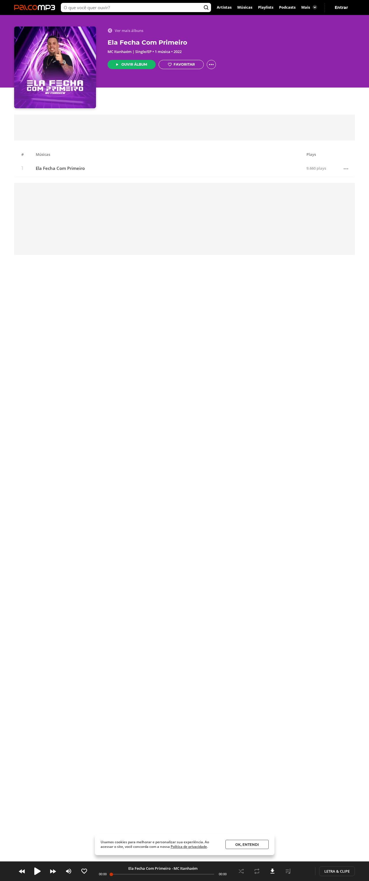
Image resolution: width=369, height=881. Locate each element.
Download (272, 871)
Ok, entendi (247, 844)
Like (84, 871)
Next (53, 871)
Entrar (341, 7)
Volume (68, 871)
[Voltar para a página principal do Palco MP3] (36, 7)
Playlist (288, 871)
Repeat (257, 871)
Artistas (224, 7)
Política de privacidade (189, 846)
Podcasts (287, 7)
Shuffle (241, 871)
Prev (22, 871)
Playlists (265, 7)
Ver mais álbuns (129, 30)
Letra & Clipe (337, 871)
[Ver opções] (211, 64)
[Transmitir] (303, 871)
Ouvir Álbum (134, 64)
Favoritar (184, 64)
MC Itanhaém (119, 51)
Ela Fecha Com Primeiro (60, 168)
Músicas (244, 7)
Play (37, 871)
